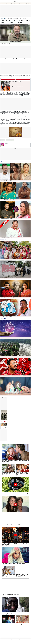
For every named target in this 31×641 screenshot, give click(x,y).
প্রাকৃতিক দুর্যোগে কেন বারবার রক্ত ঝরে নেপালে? (7, 357)
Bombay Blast (3, 140)
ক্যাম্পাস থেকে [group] (27, 3)
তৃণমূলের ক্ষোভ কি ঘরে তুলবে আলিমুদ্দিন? (6, 376)
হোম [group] (1, 3)
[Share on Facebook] (4, 45)
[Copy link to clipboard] (8, 45)
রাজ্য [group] (6, 3)
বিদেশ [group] (11, 3)
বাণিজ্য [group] (24, 3)
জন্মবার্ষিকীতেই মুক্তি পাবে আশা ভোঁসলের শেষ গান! (7, 199)
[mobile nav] (4, 639)
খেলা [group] (17, 3)
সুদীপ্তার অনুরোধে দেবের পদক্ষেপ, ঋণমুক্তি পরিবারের (7, 218)
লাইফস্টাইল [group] (20, 3)
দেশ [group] (9, 3)
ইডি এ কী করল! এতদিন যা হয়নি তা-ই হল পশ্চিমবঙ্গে (7, 278)
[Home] (15, 1)
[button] (30, 1)
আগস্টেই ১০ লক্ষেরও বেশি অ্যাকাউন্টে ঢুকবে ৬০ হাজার (8, 259)
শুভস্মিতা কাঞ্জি (3, 43)
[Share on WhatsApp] (7, 45)
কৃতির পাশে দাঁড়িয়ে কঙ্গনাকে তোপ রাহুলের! (6, 180)
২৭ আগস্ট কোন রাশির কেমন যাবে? (5, 338)
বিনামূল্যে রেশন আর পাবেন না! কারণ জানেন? (6, 316)
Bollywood (7, 140)
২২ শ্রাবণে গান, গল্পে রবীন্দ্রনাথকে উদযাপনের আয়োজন (8, 297)
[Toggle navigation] (0, 1)
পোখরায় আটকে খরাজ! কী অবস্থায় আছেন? (6, 237)
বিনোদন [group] (14, 3)
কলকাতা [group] (4, 3)
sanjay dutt (12, 140)
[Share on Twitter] (5, 45)
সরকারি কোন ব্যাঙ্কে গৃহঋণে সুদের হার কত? (6, 395)
